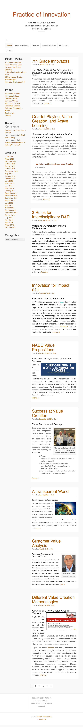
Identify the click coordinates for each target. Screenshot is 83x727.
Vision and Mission (22, 45)
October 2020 (10, 163)
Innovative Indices (49, 45)
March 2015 (9, 225)
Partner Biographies (12, 105)
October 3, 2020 (44, 605)
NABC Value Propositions (43, 347)
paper (62, 302)
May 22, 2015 (43, 549)
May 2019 (8, 173)
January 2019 (10, 176)
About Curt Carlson (12, 103)
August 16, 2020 (44, 293)
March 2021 (9, 159)
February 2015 (10, 227)
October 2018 (10, 178)
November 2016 (11, 195)
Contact (10, 50)
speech (51, 648)
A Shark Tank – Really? (15, 131)
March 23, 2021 (44, 129)
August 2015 (9, 215)
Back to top (42, 719)
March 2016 (9, 207)
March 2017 (9, 188)
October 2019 (10, 168)
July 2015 (8, 217)
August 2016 (9, 200)
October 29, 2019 (45, 353)
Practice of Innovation (42, 14)
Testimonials (63, 45)
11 (47, 686)
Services (35, 45)
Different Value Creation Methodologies (53, 599)
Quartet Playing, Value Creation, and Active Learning (52, 120)
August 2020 (9, 166)
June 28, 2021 (43, 64)
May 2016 (8, 205)
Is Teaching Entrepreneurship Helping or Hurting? (15, 142)
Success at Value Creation (47, 413)
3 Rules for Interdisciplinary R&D (51, 214)
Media (7, 110)
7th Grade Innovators (50, 61)
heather (8, 130)
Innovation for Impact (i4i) (50, 287)
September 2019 (11, 171)
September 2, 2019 (45, 419)
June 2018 (9, 181)
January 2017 (10, 190)
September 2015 (11, 212)
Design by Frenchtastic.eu (44, 716)
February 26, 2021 (45, 220)
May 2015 (8, 220)
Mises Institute (52, 379)
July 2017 (8, 185)
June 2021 (9, 156)
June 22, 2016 (43, 495)
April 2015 (9, 222)
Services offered (11, 100)
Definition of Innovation (14, 108)
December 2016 (11, 193)
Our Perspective (11, 98)
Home (9, 45)
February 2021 (10, 161)
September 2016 (11, 198)
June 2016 (9, 203)
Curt (52, 64)
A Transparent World (50, 491)
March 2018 (9, 183)
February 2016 (10, 210)
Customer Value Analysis (46, 543)
